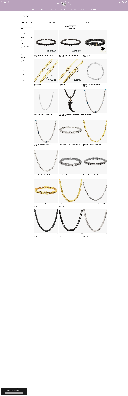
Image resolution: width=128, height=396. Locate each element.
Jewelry (63, 9)
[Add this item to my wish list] (57, 55)
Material (23, 43)
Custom (53, 9)
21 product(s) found (71, 28)
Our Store (93, 9)
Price (22, 28)
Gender (23, 57)
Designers (73, 9)
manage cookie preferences (13, 390)
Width (22, 78)
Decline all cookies (9, 392)
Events (83, 9)
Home (22, 13)
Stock (22, 37)
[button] (120, 2)
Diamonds (43, 9)
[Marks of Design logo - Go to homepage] (64, 4)
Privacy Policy (20, 388)
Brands (23, 31)
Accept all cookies (18, 392)
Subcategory (24, 22)
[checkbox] (23, 33)
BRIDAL (34, 9)
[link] (2, 2)
